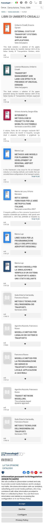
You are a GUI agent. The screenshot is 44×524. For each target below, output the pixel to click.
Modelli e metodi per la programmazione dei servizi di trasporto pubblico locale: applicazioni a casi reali (26, 365)
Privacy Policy (22, 520)
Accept (22, 504)
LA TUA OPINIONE (10, 465)
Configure (22, 514)
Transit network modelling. (24, 397)
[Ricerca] (42, 7)
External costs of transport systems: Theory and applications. (26, 35)
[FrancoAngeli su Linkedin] (5, 460)
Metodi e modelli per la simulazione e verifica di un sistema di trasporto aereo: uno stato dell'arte (26, 273)
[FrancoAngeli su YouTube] (11, 460)
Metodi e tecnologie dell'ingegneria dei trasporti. (25, 304)
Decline (22, 509)
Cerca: (3, 7)
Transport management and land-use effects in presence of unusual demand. (26, 79)
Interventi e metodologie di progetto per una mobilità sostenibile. (26, 119)
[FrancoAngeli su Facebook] (2, 460)
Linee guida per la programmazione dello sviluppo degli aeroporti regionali (26, 242)
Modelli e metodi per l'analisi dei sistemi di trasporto (26, 335)
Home (3, 12)
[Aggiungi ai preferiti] (25, 56)
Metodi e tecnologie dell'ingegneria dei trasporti (25, 428)
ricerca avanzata (13, 12)
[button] (16, 3)
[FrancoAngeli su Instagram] (8, 460)
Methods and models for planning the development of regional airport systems (26, 160)
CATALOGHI (7, 468)
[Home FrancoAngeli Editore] (7, 3)
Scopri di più (36, 176)
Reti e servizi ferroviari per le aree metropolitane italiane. (26, 202)
